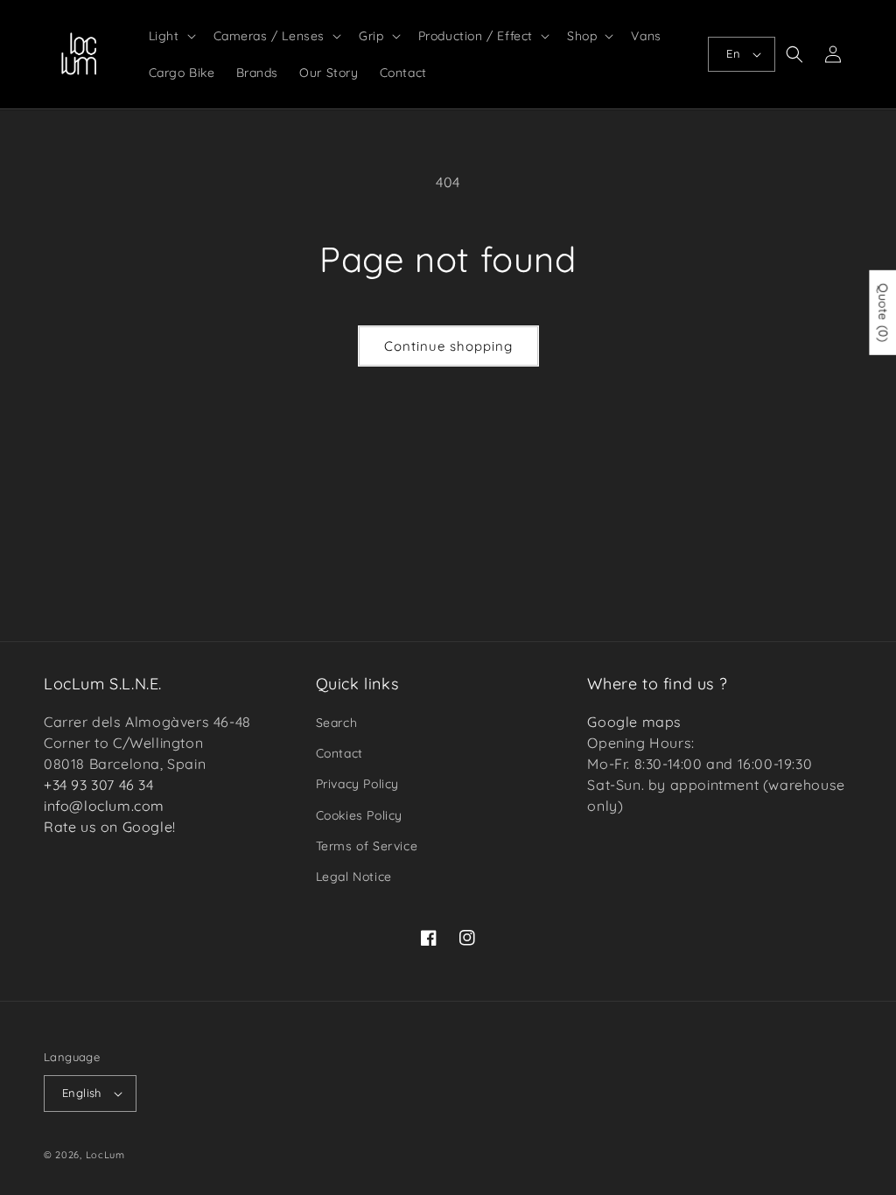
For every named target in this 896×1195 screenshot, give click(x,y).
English (82, 1093)
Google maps (634, 721)
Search (337, 722)
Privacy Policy (357, 784)
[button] (170, 35)
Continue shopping (448, 346)
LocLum (105, 1155)
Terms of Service (367, 846)
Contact (339, 753)
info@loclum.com (104, 805)
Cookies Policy (359, 815)
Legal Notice (354, 876)
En (733, 53)
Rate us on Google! (110, 826)
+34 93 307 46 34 (99, 784)
